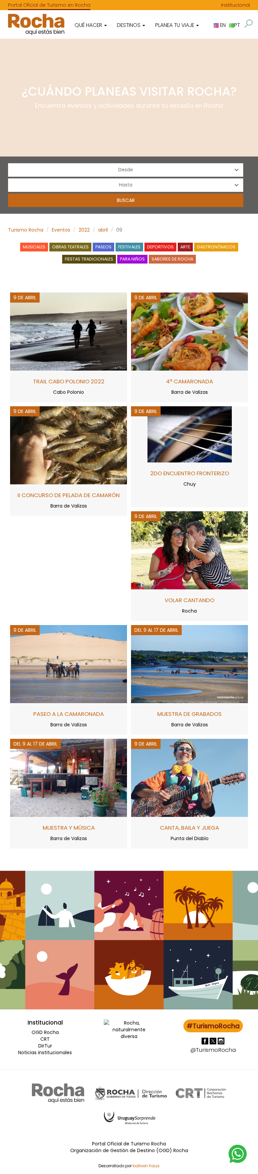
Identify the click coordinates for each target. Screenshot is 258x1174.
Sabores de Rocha (172, 259)
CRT (45, 1039)
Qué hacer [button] (89, 25)
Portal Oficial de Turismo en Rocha (49, 5)
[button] (248, 24)
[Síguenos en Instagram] (221, 1040)
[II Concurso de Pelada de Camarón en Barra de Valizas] (68, 444)
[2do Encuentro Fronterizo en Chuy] (189, 433)
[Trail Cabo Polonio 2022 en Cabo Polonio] (68, 330)
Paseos (103, 247)
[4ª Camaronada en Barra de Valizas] (189, 330)
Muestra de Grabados (189, 714)
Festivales (129, 247)
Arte (185, 247)
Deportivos (160, 247)
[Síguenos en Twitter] (214, 1040)
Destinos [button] (129, 25)
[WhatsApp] (238, 1153)
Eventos (61, 230)
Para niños (132, 259)
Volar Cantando (189, 600)
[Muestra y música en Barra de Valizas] (68, 777)
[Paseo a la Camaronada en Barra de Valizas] (68, 663)
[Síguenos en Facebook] (206, 1040)
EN (222, 25)
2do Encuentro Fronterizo (189, 473)
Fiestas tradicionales (89, 259)
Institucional (235, 5)
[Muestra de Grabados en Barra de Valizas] (189, 663)
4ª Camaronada (189, 381)
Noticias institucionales (45, 1052)
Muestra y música (69, 828)
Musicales (34, 247)
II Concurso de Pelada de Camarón (68, 495)
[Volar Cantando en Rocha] (189, 549)
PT (237, 25)
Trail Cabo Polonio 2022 (68, 381)
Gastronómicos (216, 247)
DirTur (45, 1045)
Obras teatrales (70, 247)
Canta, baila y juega (189, 828)
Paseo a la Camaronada (68, 714)
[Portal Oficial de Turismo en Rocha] (36, 24)
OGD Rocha (45, 1032)
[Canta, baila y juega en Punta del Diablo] (189, 777)
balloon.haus (146, 1166)
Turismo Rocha (25, 230)
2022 (84, 230)
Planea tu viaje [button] (175, 25)
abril (103, 230)
